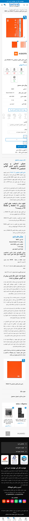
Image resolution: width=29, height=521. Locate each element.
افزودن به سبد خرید (22, 146)
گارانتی (25, 122)
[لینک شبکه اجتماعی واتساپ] (18, 152)
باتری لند (21, 9)
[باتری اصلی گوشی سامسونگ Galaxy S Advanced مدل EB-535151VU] (8, 412)
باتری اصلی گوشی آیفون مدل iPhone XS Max (20, 420)
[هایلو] (7, 433)
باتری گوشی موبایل (14, 9)
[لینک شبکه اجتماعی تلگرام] (16, 152)
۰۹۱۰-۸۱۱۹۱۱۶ (14, 498)
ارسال (26, 129)
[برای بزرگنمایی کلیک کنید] (24, 37)
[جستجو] (24, 5)
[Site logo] (14, 5)
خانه (26, 9)
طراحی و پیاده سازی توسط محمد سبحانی (14, 514)
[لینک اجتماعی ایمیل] (20, 152)
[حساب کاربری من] (1, 5)
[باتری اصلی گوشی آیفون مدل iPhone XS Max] (21, 412)
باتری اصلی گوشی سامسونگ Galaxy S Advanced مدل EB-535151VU (8, 422)
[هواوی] (21, 433)
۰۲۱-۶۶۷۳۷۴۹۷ (19, 495)
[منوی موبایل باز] (27, 5)
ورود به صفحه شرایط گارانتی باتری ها (17, 110)
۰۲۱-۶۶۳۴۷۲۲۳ (10, 495)
